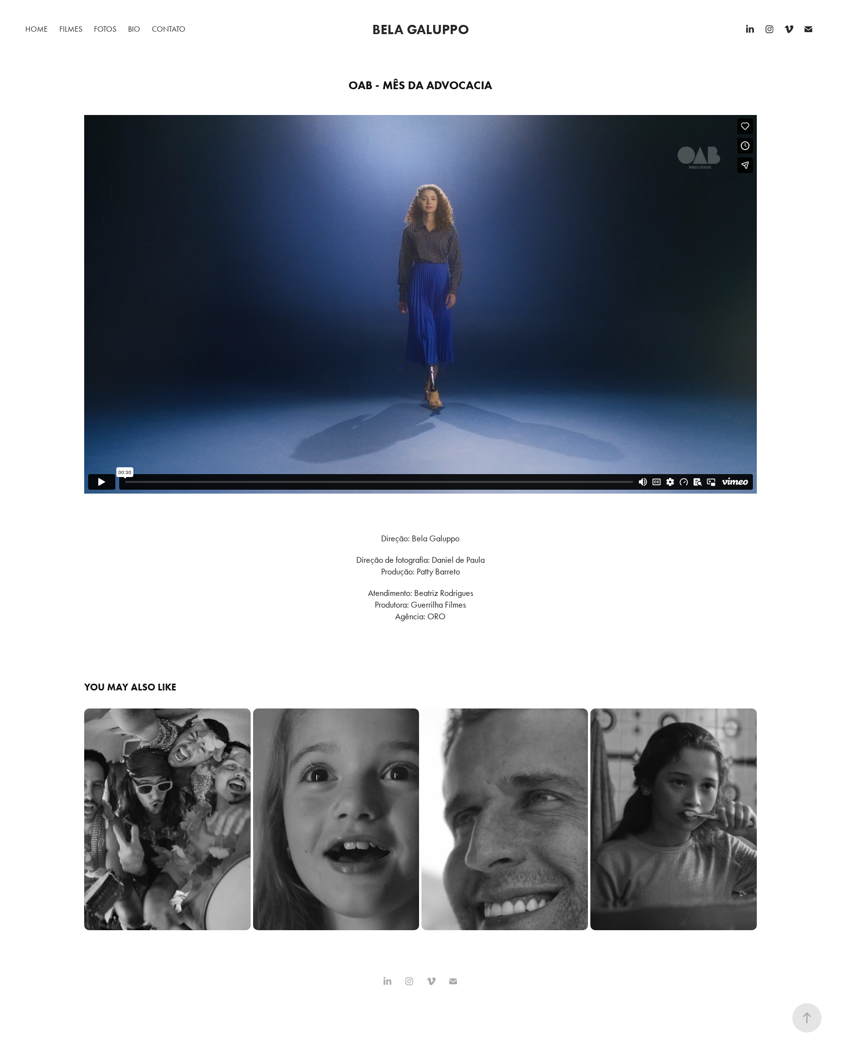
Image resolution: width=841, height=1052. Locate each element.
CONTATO (168, 29)
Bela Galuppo (420, 29)
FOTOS (105, 29)
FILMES (70, 29)
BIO (134, 29)
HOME (36, 29)
